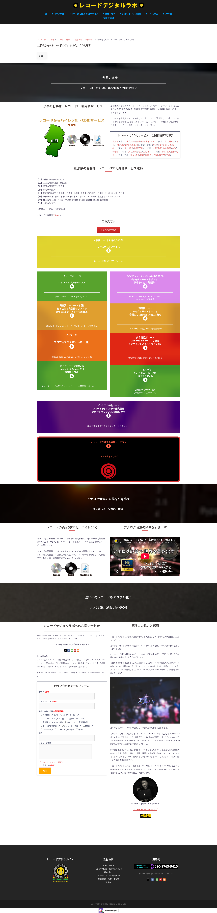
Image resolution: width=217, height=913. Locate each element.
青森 (128, 141)
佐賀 (137, 155)
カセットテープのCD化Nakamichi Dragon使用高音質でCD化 (72, 369)
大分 (152, 155)
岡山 (140, 151)
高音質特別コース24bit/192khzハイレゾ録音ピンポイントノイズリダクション (145, 340)
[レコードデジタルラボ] (108, 6)
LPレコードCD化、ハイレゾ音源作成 (145, 328)
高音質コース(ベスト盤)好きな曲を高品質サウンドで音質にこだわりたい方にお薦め (72, 308)
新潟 (155, 145)
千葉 (117, 145)
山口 (150, 151)
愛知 (126, 148)
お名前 (44, 692)
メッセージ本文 (45, 743)
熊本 (147, 155)
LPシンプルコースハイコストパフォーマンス (71, 279)
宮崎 (156, 155)
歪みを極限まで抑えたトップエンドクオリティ (108, 425)
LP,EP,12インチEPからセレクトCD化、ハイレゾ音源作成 (71, 326)
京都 (164, 148)
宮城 (138, 141)
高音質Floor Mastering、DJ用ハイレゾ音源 (72, 357)
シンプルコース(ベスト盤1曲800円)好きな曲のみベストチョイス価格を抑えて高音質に (145, 279)
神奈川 (172, 141)
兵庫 (160, 148)
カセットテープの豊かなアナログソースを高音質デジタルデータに (72, 386)
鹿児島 (162, 155)
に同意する (52, 762)
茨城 (122, 145)
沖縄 (168, 155)
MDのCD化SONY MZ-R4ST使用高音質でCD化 (145, 372)
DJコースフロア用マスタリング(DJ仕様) (71, 339)
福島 (152, 141)
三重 (141, 148)
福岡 (132, 155)
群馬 (131, 145)
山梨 (136, 145)
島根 (135, 151)
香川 (168, 151)
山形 (148, 141)
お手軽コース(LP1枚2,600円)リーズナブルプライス (108, 243)
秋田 (143, 141)
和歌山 (115, 151)
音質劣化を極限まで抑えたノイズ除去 (145, 357)
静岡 (136, 148)
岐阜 (131, 148)
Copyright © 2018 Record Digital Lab (108, 904)
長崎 (142, 155)
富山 (165, 145)
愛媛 (173, 151)
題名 (40, 733)
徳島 (164, 151)
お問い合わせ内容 (51, 711)
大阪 (155, 148)
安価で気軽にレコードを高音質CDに (71, 296)
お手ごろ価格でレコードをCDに (108, 260)
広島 (145, 151)
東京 (166, 141)
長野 (160, 145)
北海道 (115, 141)
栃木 (127, 145)
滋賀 (169, 148)
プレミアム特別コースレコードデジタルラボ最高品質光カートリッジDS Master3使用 (108, 408)
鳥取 (130, 151)
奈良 (174, 148)
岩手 (133, 141)
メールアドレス (48, 701)
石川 (169, 145)
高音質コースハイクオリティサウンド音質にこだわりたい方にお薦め (145, 311)
